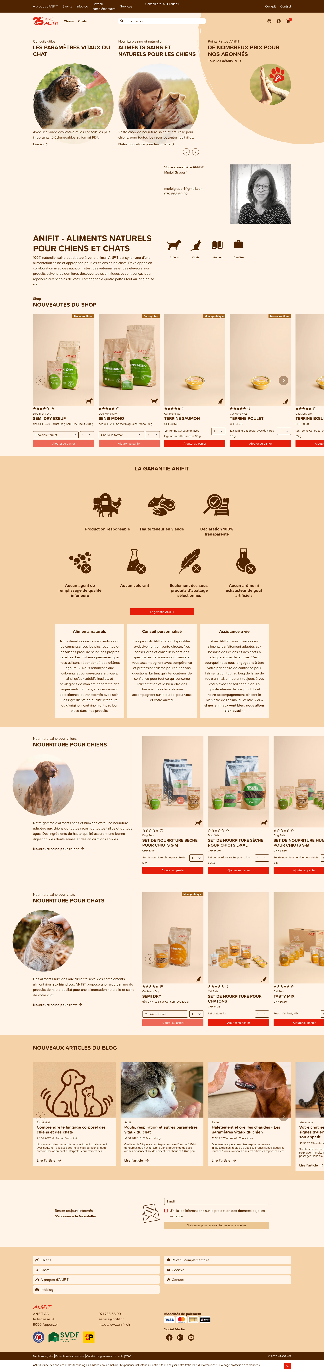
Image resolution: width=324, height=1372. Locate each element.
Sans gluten (151, 316)
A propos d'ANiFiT (45, 6)
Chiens (69, 21)
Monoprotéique (83, 316)
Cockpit (270, 6)
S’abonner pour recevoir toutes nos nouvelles (216, 1225)
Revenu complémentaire (104, 6)
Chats (82, 21)
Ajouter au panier (195, 443)
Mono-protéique (214, 316)
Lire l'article (46, 1160)
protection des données (233, 1210)
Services (126, 6)
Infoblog (82, 6)
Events (67, 6)
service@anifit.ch (111, 1318)
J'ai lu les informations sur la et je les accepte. (217, 1213)
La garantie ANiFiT (162, 612)
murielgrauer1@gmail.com (183, 188)
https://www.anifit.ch (114, 1324)
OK (287, 1366)
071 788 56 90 (110, 1313)
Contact (285, 6)
